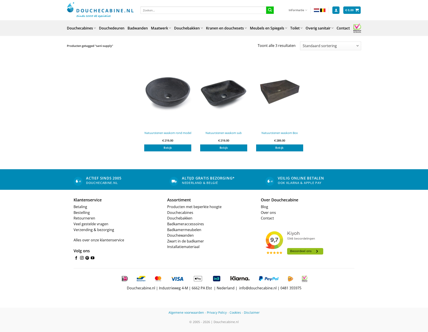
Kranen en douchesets (225, 28)
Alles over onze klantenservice (99, 240)
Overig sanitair (318, 28)
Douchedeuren (111, 28)
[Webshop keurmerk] (357, 28)
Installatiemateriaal (183, 246)
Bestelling (82, 212)
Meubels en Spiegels (267, 28)
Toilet (295, 28)
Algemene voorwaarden (186, 312)
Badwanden (138, 28)
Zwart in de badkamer (185, 241)
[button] (336, 10)
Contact (343, 28)
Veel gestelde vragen (91, 223)
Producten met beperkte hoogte (194, 206)
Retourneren (84, 218)
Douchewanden (180, 235)
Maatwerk (159, 28)
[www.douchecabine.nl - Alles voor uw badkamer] (100, 10)
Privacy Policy (217, 312)
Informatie (296, 10)
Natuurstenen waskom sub (224, 133)
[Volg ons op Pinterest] (87, 258)
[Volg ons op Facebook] (76, 258)
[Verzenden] (270, 10)
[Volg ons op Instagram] (82, 258)
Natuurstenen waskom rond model (167, 133)
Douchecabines (80, 28)
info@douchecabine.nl (258, 288)
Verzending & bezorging (94, 229)
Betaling (80, 206)
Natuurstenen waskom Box (279, 133)
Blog (264, 206)
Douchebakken (187, 28)
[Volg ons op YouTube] (92, 258)
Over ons (268, 212)
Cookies (235, 312)
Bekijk (168, 148)
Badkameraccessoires (185, 223)
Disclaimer (252, 312)
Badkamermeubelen (184, 229)
